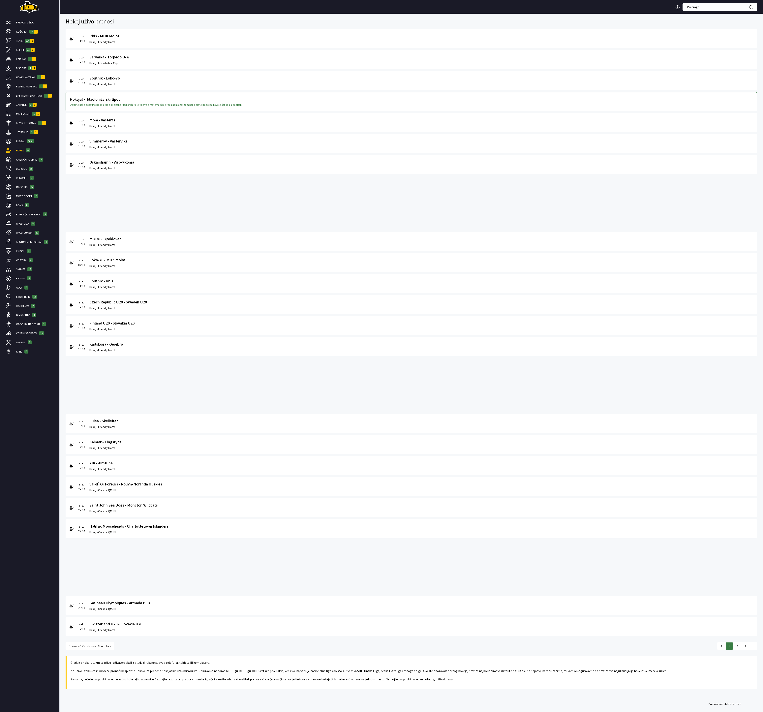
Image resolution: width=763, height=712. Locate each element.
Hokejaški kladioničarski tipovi (95, 99)
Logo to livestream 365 (29, 7)
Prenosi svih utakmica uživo (725, 704)
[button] (29, 22)
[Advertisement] (185, 202)
